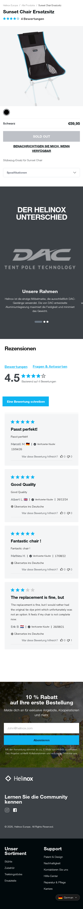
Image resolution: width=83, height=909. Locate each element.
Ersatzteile (10, 880)
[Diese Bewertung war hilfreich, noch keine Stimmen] (61, 456)
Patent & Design (53, 856)
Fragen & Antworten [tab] (50, 366)
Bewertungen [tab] (16, 366)
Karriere (48, 888)
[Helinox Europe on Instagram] (7, 809)
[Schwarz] (6, 112)
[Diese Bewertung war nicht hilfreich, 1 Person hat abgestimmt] (68, 640)
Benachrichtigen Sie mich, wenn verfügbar (41, 148)
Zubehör (9, 867)
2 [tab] (44, 322)
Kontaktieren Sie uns (56, 869)
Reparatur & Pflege (55, 882)
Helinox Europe (10, 5)
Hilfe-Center (51, 876)
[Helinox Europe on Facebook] (15, 809)
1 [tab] (38, 322)
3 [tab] (47, 322)
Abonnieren (42, 740)
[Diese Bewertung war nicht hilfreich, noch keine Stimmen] (68, 456)
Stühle (8, 861)
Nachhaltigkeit (52, 863)
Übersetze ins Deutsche (29, 506)
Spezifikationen (17, 172)
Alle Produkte (28, 5)
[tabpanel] (41, 67)
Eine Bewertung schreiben (26, 401)
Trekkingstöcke (13, 874)
